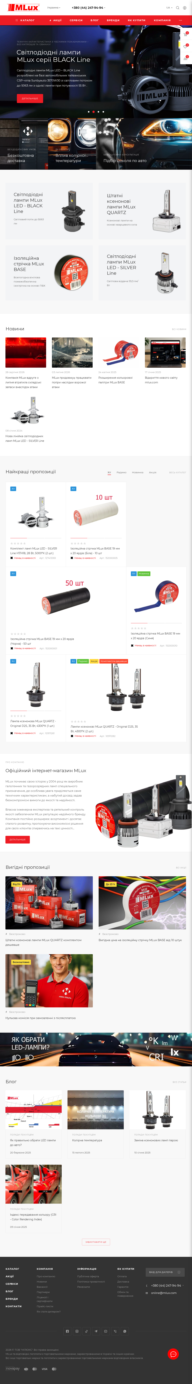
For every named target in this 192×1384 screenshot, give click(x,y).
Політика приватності (91, 1281)
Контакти (14, 1306)
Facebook (67, 1331)
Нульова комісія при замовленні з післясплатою (40, 1018)
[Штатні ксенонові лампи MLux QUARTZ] (164, 211)
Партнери (43, 1292)
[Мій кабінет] (184, 8)
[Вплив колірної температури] (72, 144)
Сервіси (12, 1283)
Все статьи (179, 1082)
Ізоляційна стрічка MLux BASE (29, 263)
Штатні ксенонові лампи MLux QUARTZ (121, 204)
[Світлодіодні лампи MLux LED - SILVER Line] (164, 272)
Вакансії (42, 1286)
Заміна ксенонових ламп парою (156, 1140)
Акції (10, 1276)
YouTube (106, 1331)
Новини (42, 1281)
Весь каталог (177, 472)
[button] (89, 112)
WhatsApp (125, 1331)
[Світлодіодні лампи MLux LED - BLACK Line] (71, 211)
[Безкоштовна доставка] (24, 144)
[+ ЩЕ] (180, 20)
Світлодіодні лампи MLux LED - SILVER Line (121, 265)
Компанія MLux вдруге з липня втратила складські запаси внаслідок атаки (23, 382)
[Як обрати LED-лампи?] (96, 1049)
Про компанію (46, 1276)
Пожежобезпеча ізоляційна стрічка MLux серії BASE (138, 53)
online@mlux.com (164, 1293)
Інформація (87, 1268)
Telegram (96, 1331)
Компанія (45, 1268)
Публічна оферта (88, 1276)
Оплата (122, 1276)
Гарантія (122, 1286)
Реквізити (83, 1286)
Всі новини (179, 329)
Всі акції (181, 868)
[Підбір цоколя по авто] (144, 144)
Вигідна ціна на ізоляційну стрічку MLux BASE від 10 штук (140, 940)
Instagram (77, 1331)
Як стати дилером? (49, 1311)
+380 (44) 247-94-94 (87, 8)
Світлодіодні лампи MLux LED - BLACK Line (28, 203)
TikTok (86, 1331)
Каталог (12, 1268)
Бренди (12, 1298)
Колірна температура (87, 1140)
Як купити (125, 1268)
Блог (10, 1291)
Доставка (123, 1281)
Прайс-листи (45, 1306)
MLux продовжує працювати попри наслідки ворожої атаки (72, 382)
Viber (115, 1331)
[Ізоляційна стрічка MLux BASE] (71, 272)
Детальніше (112, 104)
